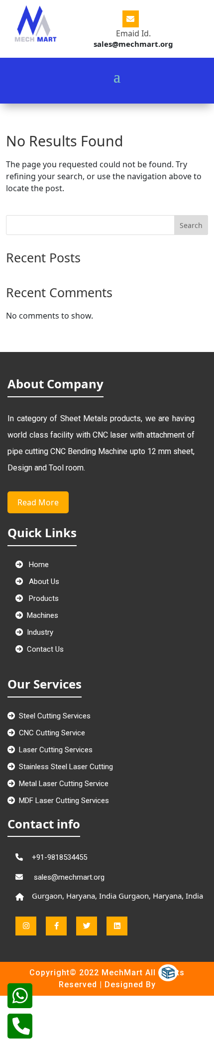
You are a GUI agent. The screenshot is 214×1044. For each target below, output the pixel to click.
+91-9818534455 (59, 857)
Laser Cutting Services (56, 749)
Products (43, 598)
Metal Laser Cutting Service (63, 783)
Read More (38, 502)
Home (38, 564)
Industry (40, 632)
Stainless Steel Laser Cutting (66, 766)
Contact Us (45, 649)
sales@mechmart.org (68, 877)
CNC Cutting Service (52, 732)
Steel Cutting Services (55, 715)
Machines (42, 615)
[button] (122, 58)
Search (191, 225)
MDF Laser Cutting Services (64, 800)
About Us (43, 581)
